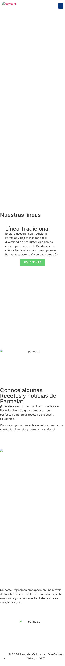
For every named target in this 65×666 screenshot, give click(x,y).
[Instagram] (14, 638)
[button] (60, 6)
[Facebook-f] (4, 638)
